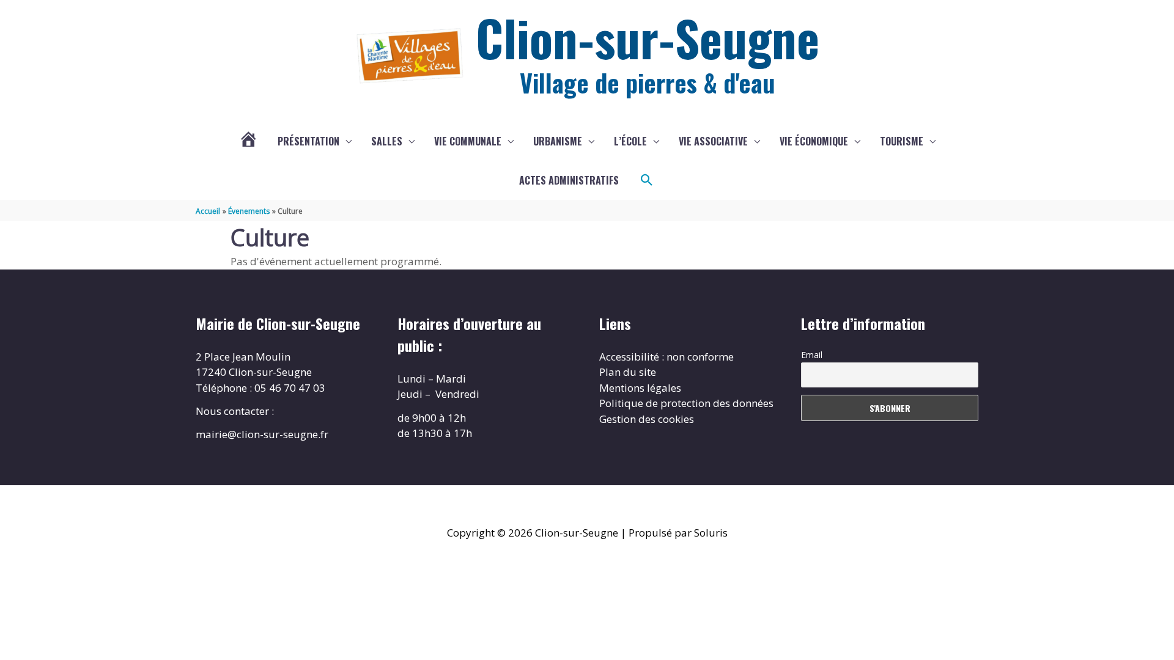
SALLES (386, 141)
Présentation (308, 141)
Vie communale (467, 141)
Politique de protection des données (686, 403)
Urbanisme (557, 141)
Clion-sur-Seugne (647, 37)
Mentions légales (640, 388)
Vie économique (814, 141)
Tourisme (901, 141)
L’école (630, 141)
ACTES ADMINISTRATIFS (569, 180)
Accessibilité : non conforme (666, 357)
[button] (647, 180)
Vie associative (713, 141)
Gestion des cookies (646, 419)
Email (811, 355)
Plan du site (627, 372)
